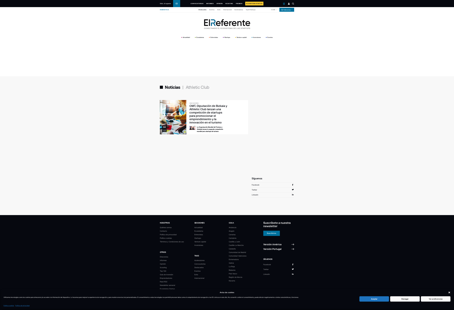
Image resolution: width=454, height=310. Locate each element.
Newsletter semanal (167, 285)
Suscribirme (271, 233)
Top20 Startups (250, 10)
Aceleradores (199, 260)
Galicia (231, 263)
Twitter (254, 190)
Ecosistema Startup (254, 3)
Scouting (229, 3)
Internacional (227, 10)
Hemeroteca (164, 9)
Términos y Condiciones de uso (172, 242)
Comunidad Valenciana (237, 256)
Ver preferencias (436, 299)
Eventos (211, 10)
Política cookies (9, 305)
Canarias (232, 235)
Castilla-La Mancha (236, 245)
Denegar (405, 299)
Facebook (255, 185)
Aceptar (374, 299)
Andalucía (232, 227)
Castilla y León (234, 242)
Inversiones (257, 37)
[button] (449, 292)
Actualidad (186, 37)
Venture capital (242, 37)
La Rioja (232, 266)
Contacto (163, 231)
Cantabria (232, 238)
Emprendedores (166, 278)
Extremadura (234, 259)
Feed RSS (163, 282)
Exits (218, 10)
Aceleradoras (238, 10)
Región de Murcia (235, 277)
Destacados (202, 10)
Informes (210, 3)
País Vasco (233, 274)
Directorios (164, 257)
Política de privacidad (22, 305)
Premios (239, 3)
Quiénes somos (166, 227)
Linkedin (255, 195)
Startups (227, 37)
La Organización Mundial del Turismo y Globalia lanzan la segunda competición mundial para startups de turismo (210, 129)
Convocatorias (197, 3)
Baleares (232, 270)
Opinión (219, 3)
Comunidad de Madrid (237, 252)
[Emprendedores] (289, 4)
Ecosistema (200, 37)
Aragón (231, 231)
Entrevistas (214, 37)
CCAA (273, 10)
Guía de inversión (166, 275)
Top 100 (163, 271)
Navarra (232, 281)
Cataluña (232, 249)
